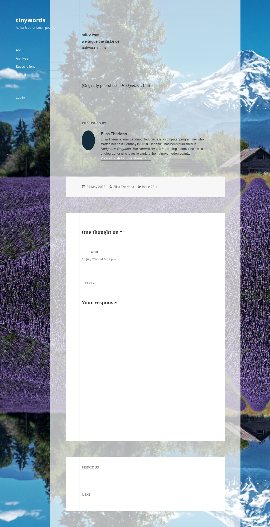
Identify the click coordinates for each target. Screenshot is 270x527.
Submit (21, 74)
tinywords (30, 20)
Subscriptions (25, 66)
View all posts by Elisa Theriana (124, 158)
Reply (89, 283)
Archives (22, 58)
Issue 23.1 (149, 186)
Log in (20, 97)
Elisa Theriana (123, 186)
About (20, 50)
